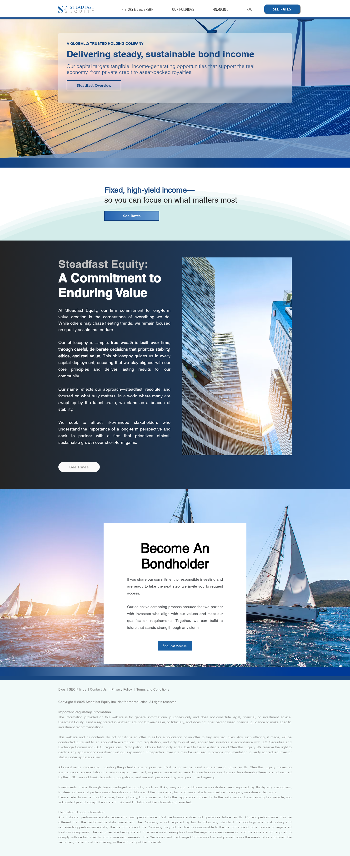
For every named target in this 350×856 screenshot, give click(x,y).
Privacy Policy (121, 689)
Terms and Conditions (152, 689)
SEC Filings (77, 689)
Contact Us (98, 689)
